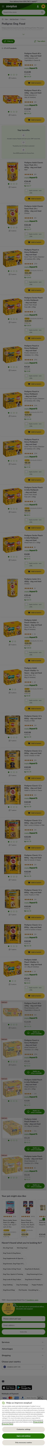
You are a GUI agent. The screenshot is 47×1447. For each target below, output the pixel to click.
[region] (23, 1423)
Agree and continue (23, 1436)
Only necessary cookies (23, 1443)
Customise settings (23, 1429)
